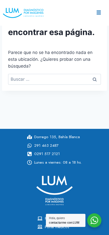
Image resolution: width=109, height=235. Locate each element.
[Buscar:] (54, 79)
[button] (99, 12)
